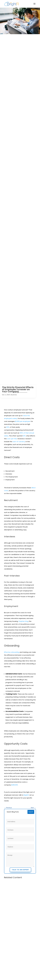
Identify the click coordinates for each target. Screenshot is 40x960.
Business (14, 395)
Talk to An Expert (20, 870)
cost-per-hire (12, 439)
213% (8, 427)
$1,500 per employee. (22, 421)
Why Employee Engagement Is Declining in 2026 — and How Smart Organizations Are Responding (19, 947)
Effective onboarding (11, 652)
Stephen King (23, 621)
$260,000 (14, 785)
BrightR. (26, 795)
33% (24, 436)
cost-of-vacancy (19, 442)
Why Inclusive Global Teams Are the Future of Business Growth (19, 907)
